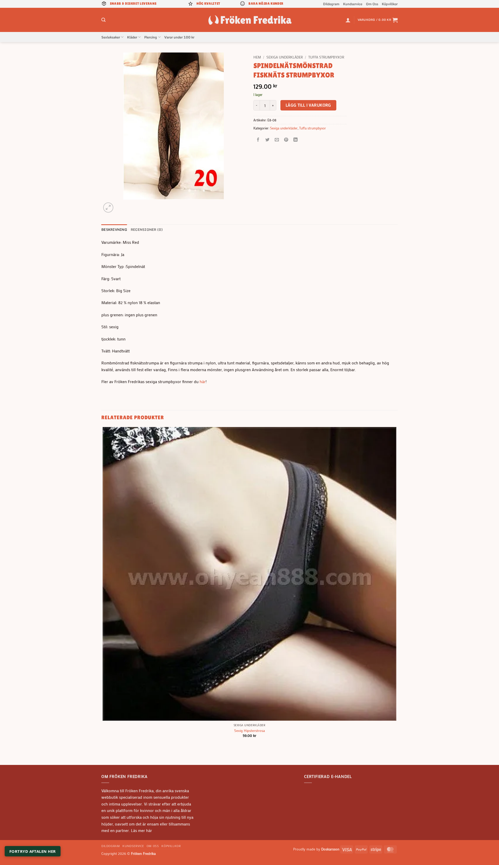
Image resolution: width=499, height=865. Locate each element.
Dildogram (331, 3)
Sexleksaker (110, 37)
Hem (257, 57)
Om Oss (372, 3)
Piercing (150, 37)
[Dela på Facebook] (258, 140)
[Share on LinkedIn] (295, 140)
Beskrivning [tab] (114, 229)
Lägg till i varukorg (308, 105)
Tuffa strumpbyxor (326, 57)
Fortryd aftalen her (32, 851)
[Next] (121, 205)
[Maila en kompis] (277, 140)
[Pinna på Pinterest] (286, 140)
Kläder (132, 37)
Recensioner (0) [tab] (147, 229)
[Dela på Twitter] (267, 140)
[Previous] (104, 756)
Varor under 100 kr (179, 37)
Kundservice (352, 3)
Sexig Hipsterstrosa (249, 730)
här (203, 381)
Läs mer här (141, 830)
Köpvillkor (390, 3)
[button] (103, 20)
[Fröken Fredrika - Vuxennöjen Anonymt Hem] (249, 20)
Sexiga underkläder (284, 57)
